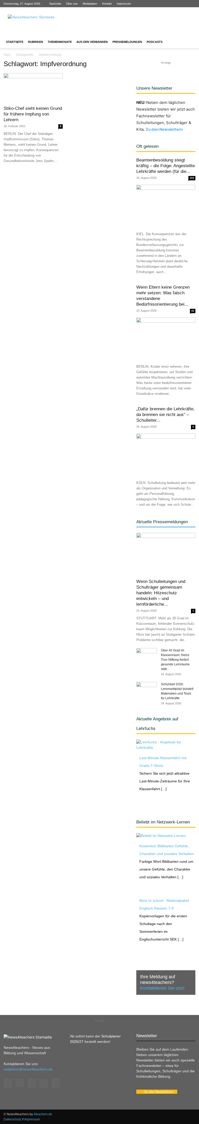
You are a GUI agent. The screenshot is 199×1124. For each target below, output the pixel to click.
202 (192, 177)
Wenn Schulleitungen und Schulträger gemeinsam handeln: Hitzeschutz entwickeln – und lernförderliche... (160, 593)
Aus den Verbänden (92, 41)
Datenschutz (12, 1119)
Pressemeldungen (127, 41)
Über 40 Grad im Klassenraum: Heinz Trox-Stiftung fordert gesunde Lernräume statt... (175, 660)
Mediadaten (90, 3)
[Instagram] (166, 3)
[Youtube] (191, 3)
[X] (183, 3)
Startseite (55, 3)
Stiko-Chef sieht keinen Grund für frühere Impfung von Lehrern (33, 114)
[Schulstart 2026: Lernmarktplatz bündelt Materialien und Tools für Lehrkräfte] (146, 689)
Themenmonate (60, 41)
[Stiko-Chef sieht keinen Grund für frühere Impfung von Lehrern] (33, 87)
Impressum (124, 3)
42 (192, 310)
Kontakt (107, 3)
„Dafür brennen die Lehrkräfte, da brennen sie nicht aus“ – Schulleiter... (165, 414)
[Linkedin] (174, 3)
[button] (189, 42)
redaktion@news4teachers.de (28, 1069)
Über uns (72, 3)
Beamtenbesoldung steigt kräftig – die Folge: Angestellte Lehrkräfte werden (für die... (165, 166)
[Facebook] (157, 3)
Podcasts (154, 41)
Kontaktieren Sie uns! (162, 988)
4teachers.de (43, 1114)
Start (7, 55)
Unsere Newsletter (154, 88)
